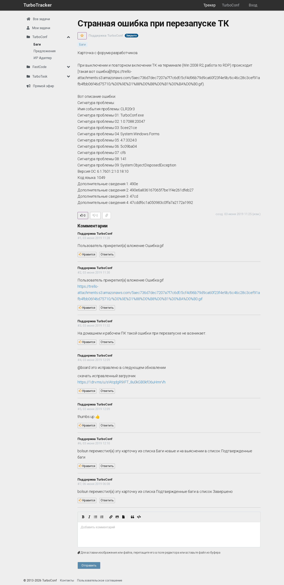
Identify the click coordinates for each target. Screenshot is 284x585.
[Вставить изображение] (117, 517)
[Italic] (89, 517)
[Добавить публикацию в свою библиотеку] (82, 35)
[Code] (139, 517)
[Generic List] (95, 517)
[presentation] (169, 527)
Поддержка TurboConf (106, 35)
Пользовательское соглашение (99, 580)
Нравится (88, 254)
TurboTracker (37, 5)
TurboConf (231, 5)
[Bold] (83, 517)
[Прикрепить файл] (123, 517)
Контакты (67, 580)
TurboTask (39, 76)
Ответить (107, 254)
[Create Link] (111, 517)
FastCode (39, 67)
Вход (253, 5)
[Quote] (132, 517)
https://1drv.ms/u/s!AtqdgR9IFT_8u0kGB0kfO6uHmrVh (121, 382)
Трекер (209, 5)
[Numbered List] (102, 517)
